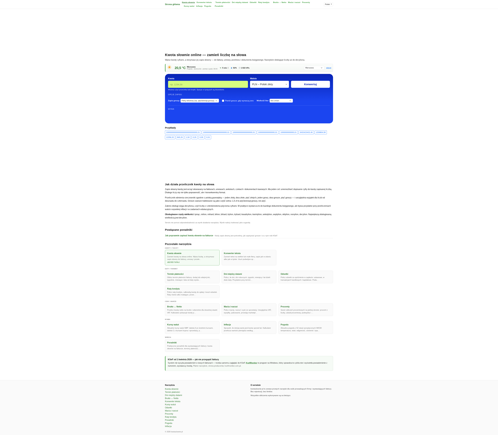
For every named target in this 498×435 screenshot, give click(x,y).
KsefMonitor (251, 363)
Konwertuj (310, 84)
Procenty (306, 2)
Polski (327, 4)
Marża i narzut (294, 2)
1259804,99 (321, 132)
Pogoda (207, 6)
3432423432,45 (306, 132)
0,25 (194, 137)
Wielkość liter (263, 101)
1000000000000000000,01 (244, 132)
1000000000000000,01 (267, 132)
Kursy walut (189, 6)
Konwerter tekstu (204, 2)
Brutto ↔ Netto (279, 2)
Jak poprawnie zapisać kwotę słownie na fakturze (189, 235)
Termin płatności (222, 2)
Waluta (253, 78)
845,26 (180, 137)
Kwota (171, 78)
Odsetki (253, 2)
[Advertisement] (249, 30)
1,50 (188, 137)
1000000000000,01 (289, 132)
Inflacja (199, 6)
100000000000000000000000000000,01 (183, 132)
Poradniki (219, 6)
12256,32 (170, 137)
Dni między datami (240, 2)
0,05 (201, 137)
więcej (328, 68)
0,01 (208, 137)
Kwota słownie (188, 2)
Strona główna (172, 4)
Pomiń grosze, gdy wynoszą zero (239, 101)
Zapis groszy (173, 101)
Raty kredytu (263, 2)
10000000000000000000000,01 (216, 132)
